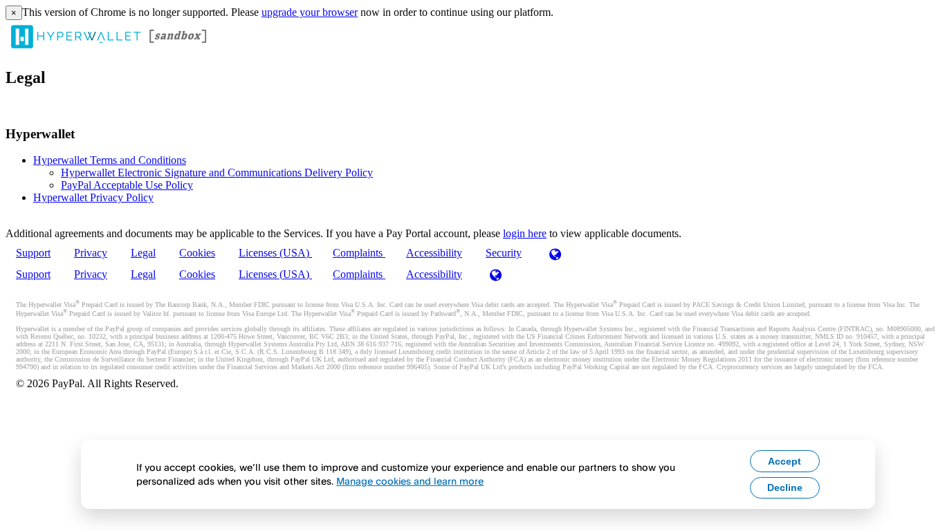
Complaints (359, 253)
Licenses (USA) (275, 253)
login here (525, 233)
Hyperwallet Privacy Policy (93, 197)
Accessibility (434, 253)
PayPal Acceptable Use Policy (127, 185)
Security (504, 253)
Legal (143, 253)
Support (33, 253)
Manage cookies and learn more (410, 481)
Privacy (90, 253)
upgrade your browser (310, 12)
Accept (784, 461)
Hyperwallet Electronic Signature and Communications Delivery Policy (217, 172)
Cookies (197, 253)
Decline (784, 487)
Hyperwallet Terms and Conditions (109, 160)
